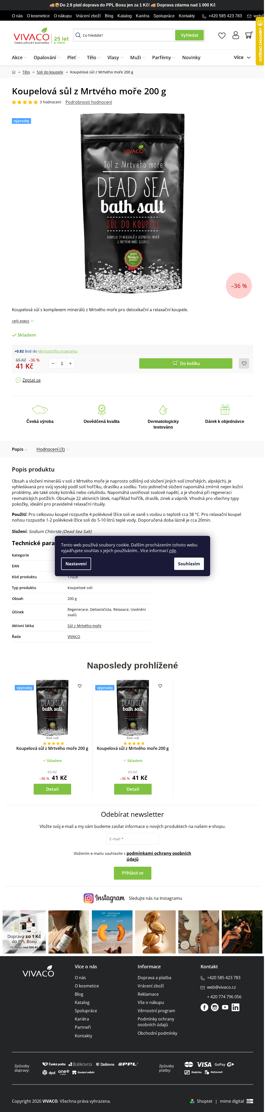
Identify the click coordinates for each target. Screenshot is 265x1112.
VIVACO (74, 636)
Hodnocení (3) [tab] (50, 449)
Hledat (189, 35)
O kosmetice (38, 16)
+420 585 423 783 (225, 16)
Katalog (124, 16)
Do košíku (190, 363)
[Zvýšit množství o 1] (70, 363)
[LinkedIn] (235, 1007)
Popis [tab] (17, 449)
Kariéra (142, 16)
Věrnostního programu (57, 351)
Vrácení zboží (88, 16)
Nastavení (76, 564)
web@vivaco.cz (221, 987)
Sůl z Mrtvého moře (84, 625)
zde (172, 550)
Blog (109, 16)
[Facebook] (204, 1007)
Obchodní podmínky (157, 1033)
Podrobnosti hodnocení (88, 102)
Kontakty (187, 16)
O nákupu (63, 16)
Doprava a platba (154, 977)
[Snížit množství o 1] (53, 363)
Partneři (83, 1027)
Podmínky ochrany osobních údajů (156, 1021)
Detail (52, 789)
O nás (17, 16)
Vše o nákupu (151, 1002)
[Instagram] (215, 1007)
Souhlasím (189, 564)
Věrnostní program (156, 1011)
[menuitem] (21, 57)
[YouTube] (225, 1007)
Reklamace (148, 994)
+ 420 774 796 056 (224, 997)
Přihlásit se (132, 873)
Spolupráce (164, 16)
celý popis (20, 320)
